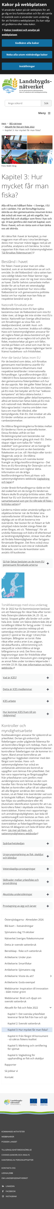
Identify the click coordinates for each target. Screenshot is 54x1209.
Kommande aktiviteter (13, 1131)
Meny (44, 113)
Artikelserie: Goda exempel (20, 982)
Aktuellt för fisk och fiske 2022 (19, 126)
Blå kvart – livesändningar (19, 926)
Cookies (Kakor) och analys (16, 1154)
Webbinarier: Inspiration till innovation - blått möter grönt (26, 990)
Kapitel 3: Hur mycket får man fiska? (28, 1029)
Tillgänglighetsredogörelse (17, 1149)
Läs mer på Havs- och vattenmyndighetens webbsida (20, 832)
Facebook (11, 1191)
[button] (27, 563)
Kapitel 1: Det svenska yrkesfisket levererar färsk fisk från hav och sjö (27, 1015)
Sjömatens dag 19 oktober (19, 932)
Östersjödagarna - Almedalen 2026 (24, 919)
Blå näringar (15, 123)
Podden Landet (9, 1141)
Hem (4, 123)
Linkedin (10, 1186)
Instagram (11, 1196)
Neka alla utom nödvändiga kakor (27, 54)
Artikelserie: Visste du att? (19, 976)
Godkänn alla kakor (27, 43)
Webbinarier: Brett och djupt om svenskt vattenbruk (23, 999)
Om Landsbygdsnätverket (15, 1178)
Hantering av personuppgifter (17, 1160)
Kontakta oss (8, 1168)
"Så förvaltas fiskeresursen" (18, 252)
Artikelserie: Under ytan (18, 957)
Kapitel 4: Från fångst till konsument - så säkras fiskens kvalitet (28, 1037)
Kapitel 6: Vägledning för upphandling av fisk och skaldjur (26, 1056)
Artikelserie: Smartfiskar (18, 963)
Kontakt (9, 1077)
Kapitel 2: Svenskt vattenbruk (24, 1023)
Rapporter (10, 1064)
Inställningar (27, 66)
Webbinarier (8, 1136)
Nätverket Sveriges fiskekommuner (24, 938)
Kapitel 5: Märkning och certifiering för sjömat (27, 1047)
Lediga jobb (7, 1173)
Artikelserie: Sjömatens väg (20, 969)
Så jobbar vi (11, 1071)
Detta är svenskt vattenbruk (20, 944)
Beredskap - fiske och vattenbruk (23, 951)
